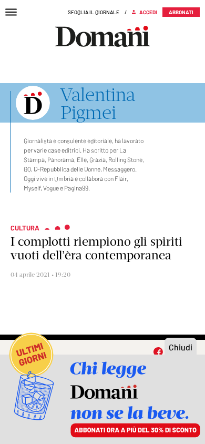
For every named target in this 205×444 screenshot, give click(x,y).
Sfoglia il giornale (93, 12)
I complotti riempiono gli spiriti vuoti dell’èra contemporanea (96, 248)
